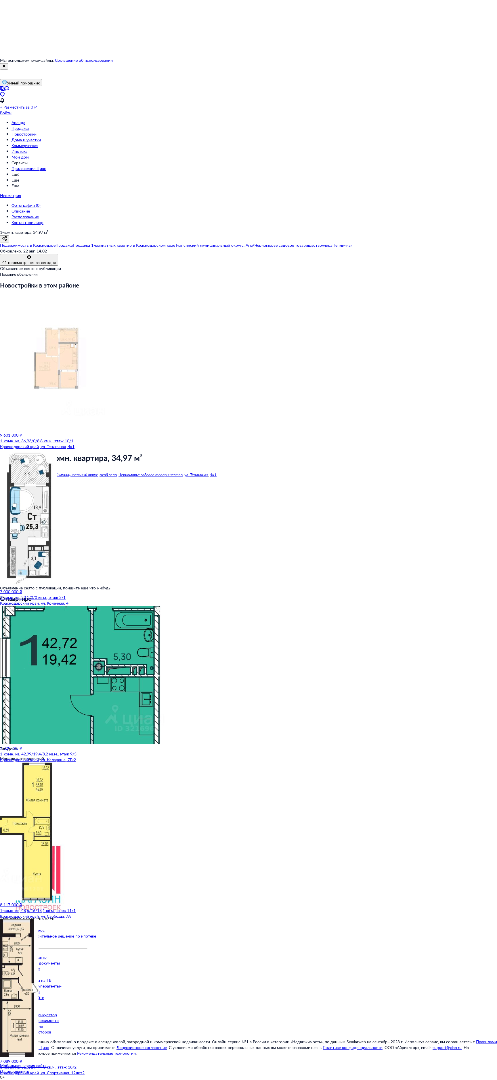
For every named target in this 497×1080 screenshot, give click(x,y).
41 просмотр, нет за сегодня (29, 262)
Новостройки (24, 134)
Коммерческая (25, 145)
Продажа (20, 128)
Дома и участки (26, 139)
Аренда (18, 122)
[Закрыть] (4, 66)
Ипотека (19, 151)
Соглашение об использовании (84, 60)
